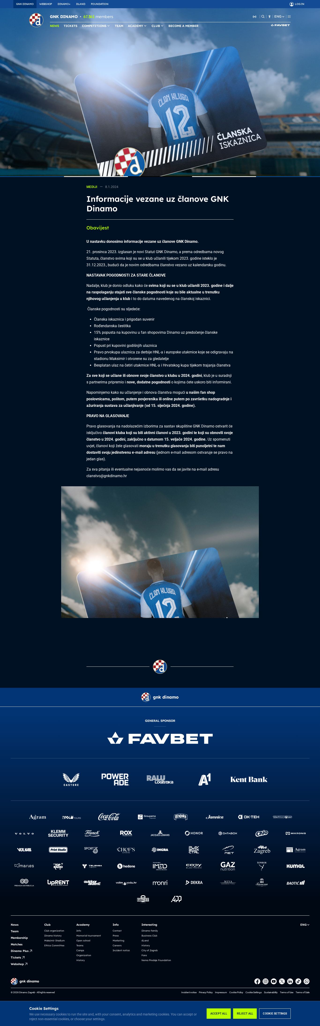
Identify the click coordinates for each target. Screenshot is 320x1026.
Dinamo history (52, 935)
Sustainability (271, 992)
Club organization (54, 930)
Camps (80, 950)
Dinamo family (149, 930)
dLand (145, 940)
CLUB (156, 26)
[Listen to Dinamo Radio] (254, 16)
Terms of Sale (302, 992)
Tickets (16, 957)
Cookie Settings (275, 1013)
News (15, 924)
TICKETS (70, 26)
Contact (117, 930)
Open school (83, 940)
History (80, 960)
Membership (19, 938)
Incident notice (121, 950)
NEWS (54, 26)
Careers (117, 945)
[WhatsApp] (306, 981)
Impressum (221, 992)
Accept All (218, 1013)
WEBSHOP (45, 4)
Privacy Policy (206, 992)
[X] (282, 981)
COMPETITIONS (94, 26)
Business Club (149, 935)
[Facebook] (257, 981)
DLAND (80, 4)
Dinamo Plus (20, 951)
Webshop (17, 964)
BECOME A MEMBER (183, 26)
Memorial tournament (88, 935)
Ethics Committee (54, 945)
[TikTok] (298, 981)
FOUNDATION (99, 4)
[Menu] (289, 16)
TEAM (119, 26)
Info (78, 930)
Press (116, 935)
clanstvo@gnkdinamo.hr (106, 476)
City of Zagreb (149, 950)
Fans (144, 955)
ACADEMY (135, 26)
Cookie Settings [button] (254, 992)
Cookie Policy (236, 992)
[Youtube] (274, 981)
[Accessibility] (269, 16)
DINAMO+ (64, 4)
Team (15, 931)
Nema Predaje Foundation (156, 960)
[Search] (262, 16)
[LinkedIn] (290, 981)
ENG (277, 17)
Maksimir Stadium (54, 940)
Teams (79, 945)
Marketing (118, 940)
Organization (83, 955)
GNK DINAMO (25, 4)
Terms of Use (286, 992)
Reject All (245, 1013)
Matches (16, 944)
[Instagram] (265, 981)
